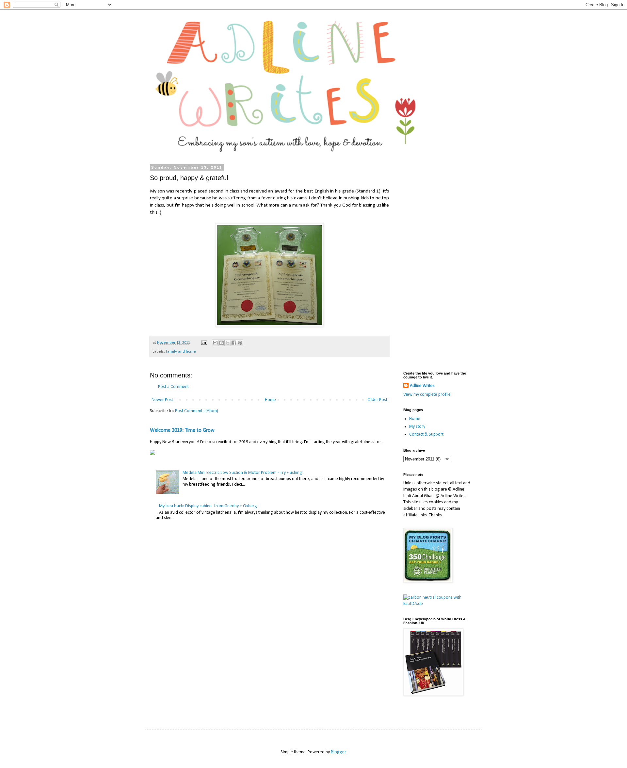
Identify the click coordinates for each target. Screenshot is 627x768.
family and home (181, 352)
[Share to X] (227, 343)
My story (417, 426)
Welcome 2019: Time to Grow (182, 430)
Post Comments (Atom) (196, 411)
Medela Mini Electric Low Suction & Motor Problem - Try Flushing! (243, 472)
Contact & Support (426, 434)
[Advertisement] (437, 263)
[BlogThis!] (221, 343)
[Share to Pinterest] (240, 343)
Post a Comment (173, 386)
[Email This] (215, 343)
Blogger (338, 752)
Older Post (377, 399)
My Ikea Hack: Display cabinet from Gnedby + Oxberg (208, 506)
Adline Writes (422, 385)
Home (270, 399)
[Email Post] (203, 343)
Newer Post (162, 399)
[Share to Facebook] (234, 343)
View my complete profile (427, 394)
